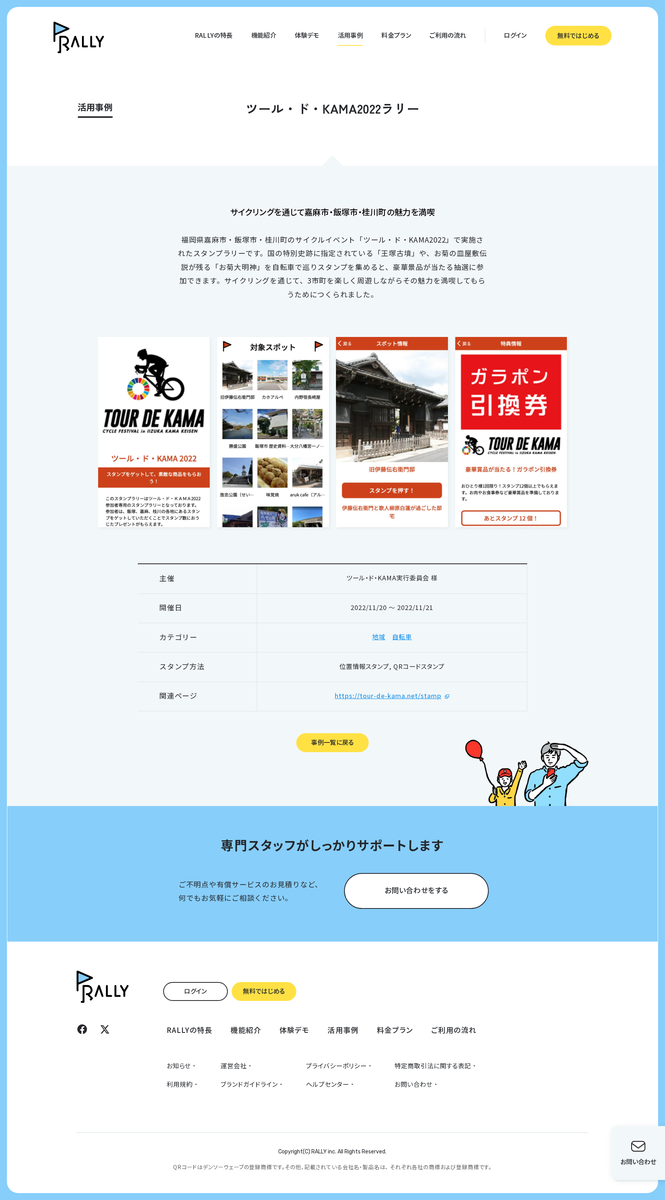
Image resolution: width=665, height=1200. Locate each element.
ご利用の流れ (447, 35)
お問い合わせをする (416, 890)
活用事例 (350, 35)
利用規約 (180, 1084)
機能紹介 (263, 35)
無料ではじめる (578, 35)
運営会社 (234, 1065)
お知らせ (179, 1065)
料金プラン (396, 35)
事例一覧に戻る (332, 742)
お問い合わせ (413, 1084)
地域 (378, 636)
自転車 (402, 636)
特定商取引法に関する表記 (432, 1065)
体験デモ (307, 35)
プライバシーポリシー (336, 1065)
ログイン (515, 35)
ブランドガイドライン (249, 1084)
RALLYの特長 (214, 35)
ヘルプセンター (327, 1084)
